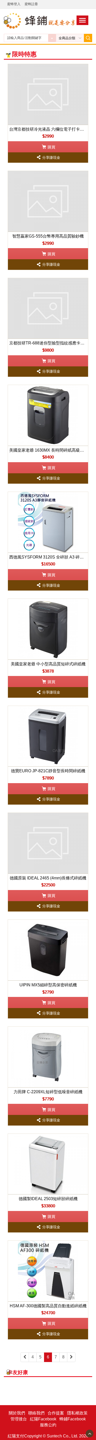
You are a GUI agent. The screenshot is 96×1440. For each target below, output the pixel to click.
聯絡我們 (36, 1413)
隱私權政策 (77, 1413)
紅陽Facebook (43, 1419)
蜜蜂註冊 (31, 4)
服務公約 (48, 1425)
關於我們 (17, 1413)
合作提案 (56, 1413)
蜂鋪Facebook (72, 1419)
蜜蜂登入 (13, 4)
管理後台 (18, 1419)
